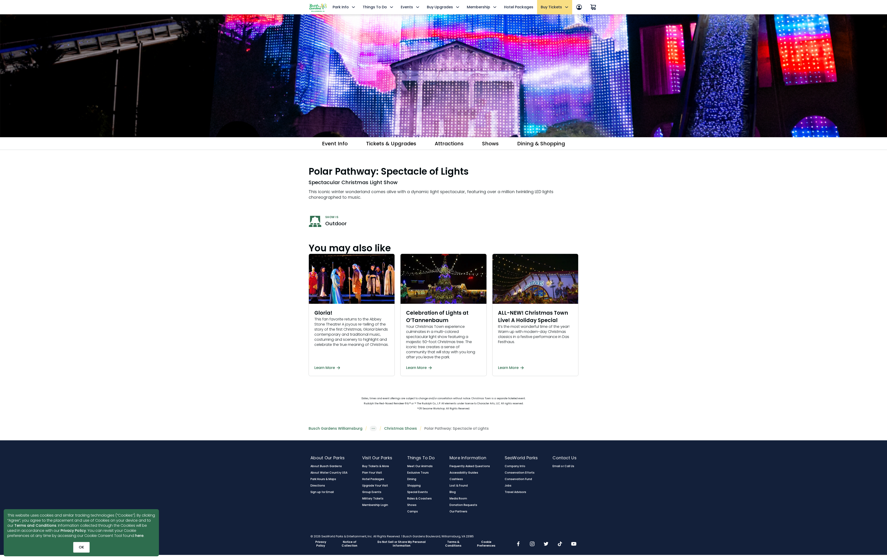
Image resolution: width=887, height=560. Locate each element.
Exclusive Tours (418, 473)
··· (373, 428)
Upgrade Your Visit (375, 485)
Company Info (515, 466)
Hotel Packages (518, 7)
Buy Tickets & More (375, 466)
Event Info (335, 143)
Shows (490, 143)
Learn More (324, 367)
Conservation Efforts (520, 473)
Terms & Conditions (453, 544)
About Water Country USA (328, 473)
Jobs (508, 485)
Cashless (456, 479)
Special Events (417, 492)
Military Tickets (372, 498)
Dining (411, 479)
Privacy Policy (73, 530)
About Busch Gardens (326, 466)
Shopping (414, 485)
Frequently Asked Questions (470, 466)
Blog (453, 492)
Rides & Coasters (419, 498)
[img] (518, 544)
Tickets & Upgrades (391, 143)
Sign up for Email (322, 492)
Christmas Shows (400, 428)
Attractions (449, 143)
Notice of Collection (349, 544)
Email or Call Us (563, 466)
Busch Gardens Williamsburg (335, 428)
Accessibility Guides (464, 473)
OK (81, 547)
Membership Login (375, 505)
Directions (317, 485)
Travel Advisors (515, 492)
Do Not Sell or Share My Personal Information (401, 544)
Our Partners (458, 511)
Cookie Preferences (486, 544)
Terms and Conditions (35, 525)
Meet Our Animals (420, 466)
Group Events (371, 492)
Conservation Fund (518, 479)
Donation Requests (463, 505)
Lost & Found (459, 485)
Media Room (458, 498)
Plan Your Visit (372, 473)
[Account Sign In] (579, 7)
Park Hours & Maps (323, 479)
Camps (412, 511)
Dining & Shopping (541, 143)
